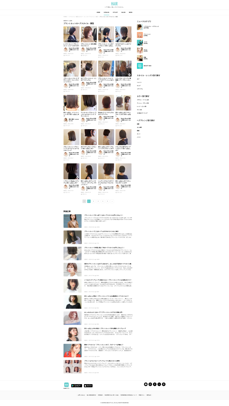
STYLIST (115, 12)
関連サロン (142, 395)
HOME (98, 12)
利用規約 (100, 395)
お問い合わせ (81, 395)
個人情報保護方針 (91, 395)
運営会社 (149, 395)
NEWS (130, 12)
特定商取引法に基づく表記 (112, 395)
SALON (123, 12)
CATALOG (106, 12)
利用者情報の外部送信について (129, 395)
